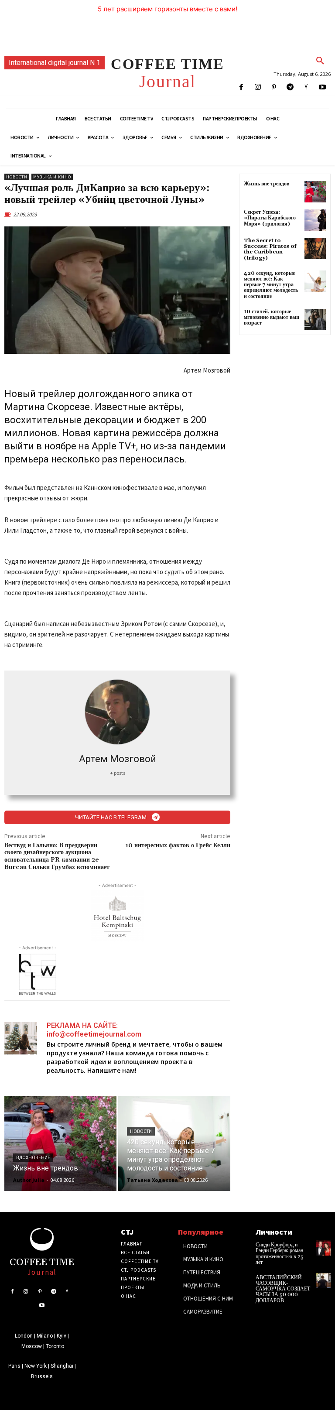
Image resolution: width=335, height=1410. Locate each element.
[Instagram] (257, 87)
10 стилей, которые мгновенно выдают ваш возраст (271, 317)
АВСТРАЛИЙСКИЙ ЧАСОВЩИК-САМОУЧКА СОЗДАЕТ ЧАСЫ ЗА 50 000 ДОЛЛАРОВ (283, 1289)
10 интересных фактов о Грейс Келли (178, 845)
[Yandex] (306, 87)
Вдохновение (33, 1157)
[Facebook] (241, 87)
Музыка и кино (52, 177)
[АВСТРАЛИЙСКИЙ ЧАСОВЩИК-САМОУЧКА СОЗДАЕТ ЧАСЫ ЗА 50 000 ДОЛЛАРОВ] (323, 1280)
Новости (16, 177)
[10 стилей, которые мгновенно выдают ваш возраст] (315, 319)
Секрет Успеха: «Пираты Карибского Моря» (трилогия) (270, 218)
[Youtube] (322, 87)
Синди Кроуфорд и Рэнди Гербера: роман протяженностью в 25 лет (280, 1254)
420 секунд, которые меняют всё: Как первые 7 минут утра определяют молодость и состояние (271, 285)
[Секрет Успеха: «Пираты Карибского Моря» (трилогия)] (315, 220)
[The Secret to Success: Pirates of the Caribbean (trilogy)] (315, 248)
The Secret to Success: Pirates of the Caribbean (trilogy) (270, 249)
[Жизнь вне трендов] (60, 1143)
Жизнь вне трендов (266, 184)
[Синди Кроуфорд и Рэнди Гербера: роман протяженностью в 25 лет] (323, 1247)
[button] (320, 61)
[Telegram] (290, 87)
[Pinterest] (274, 87)
